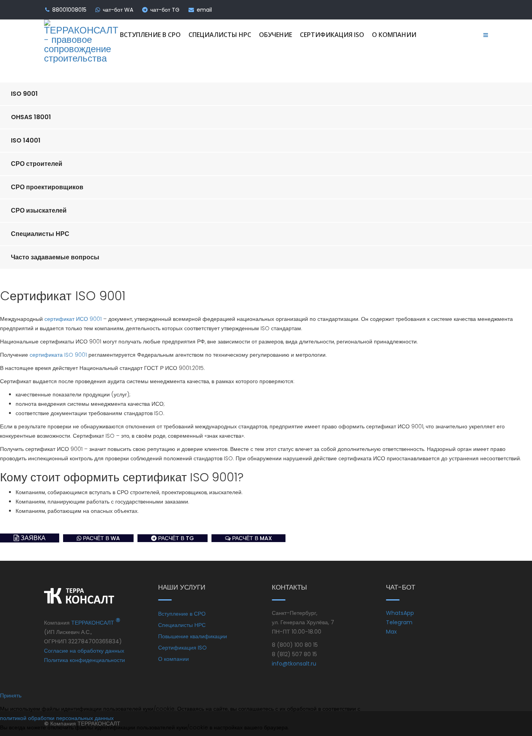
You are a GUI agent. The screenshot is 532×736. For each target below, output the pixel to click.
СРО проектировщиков (47, 187)
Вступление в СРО (150, 34)
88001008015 (69, 10)
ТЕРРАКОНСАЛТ (95, 623)
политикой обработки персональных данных (57, 718)
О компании (394, 34)
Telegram (399, 622)
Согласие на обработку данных (84, 651)
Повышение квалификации (192, 636)
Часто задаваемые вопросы (55, 257)
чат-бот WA (118, 10)
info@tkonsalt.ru (294, 663)
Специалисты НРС (219, 34)
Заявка (32, 538)
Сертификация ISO (332, 34)
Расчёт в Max (251, 538)
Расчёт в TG (175, 538)
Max (391, 632)
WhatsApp (400, 613)
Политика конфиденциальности (84, 660)
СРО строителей (36, 163)
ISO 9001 (24, 93)
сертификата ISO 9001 (58, 355)
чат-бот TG (165, 10)
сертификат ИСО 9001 (73, 319)
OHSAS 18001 (31, 117)
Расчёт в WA (100, 538)
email (204, 10)
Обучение (275, 34)
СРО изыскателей (39, 210)
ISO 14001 (26, 140)
